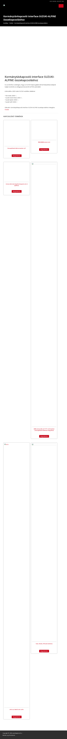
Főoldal (11, 23)
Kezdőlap (5, 23)
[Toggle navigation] (61, 6)
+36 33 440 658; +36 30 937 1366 (56, 1)
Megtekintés (16, 156)
